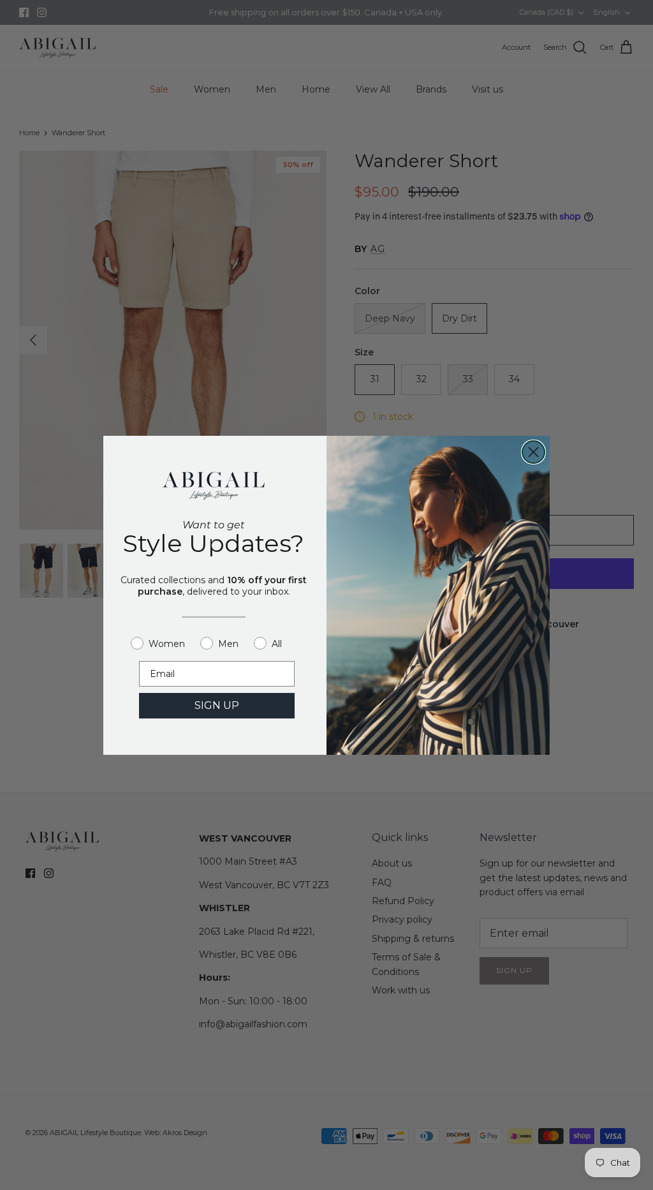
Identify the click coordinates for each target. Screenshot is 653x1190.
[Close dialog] (533, 452)
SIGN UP (216, 705)
